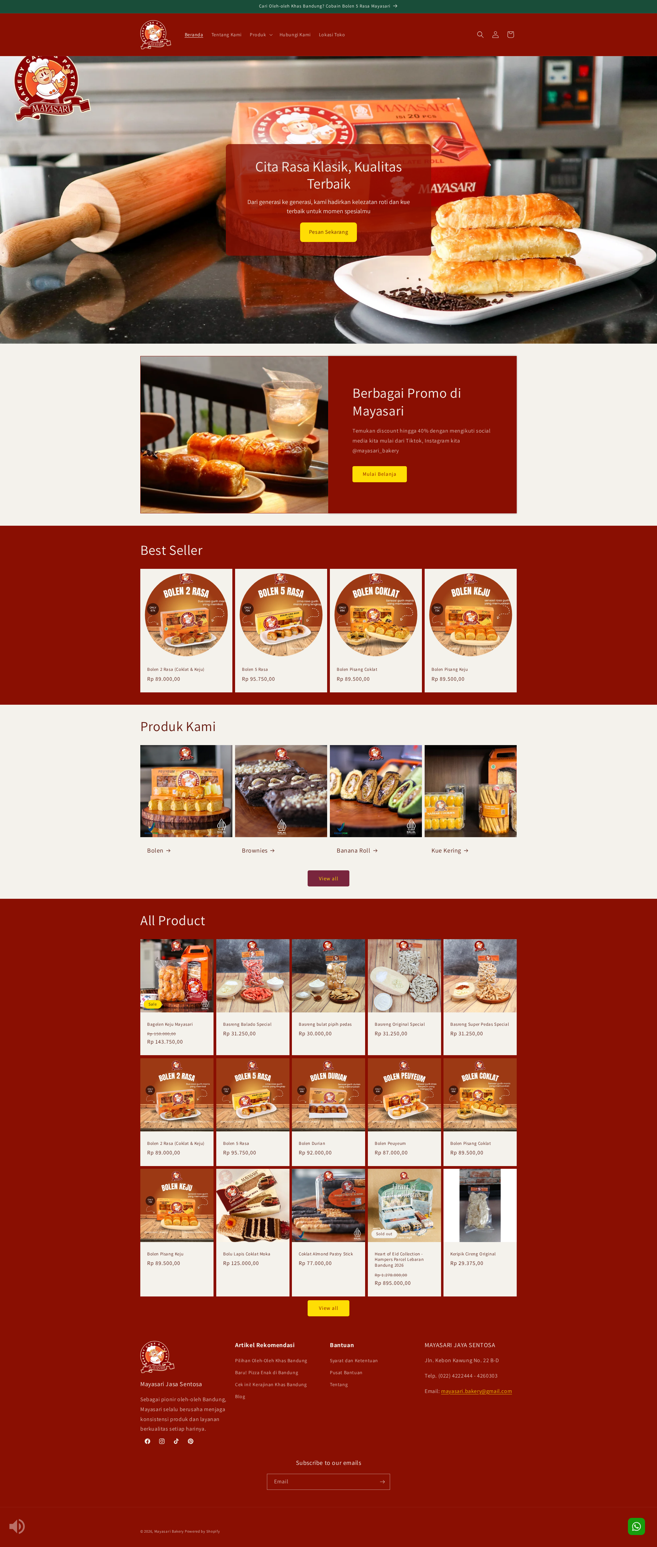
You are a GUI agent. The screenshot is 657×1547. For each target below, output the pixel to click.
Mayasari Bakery (169, 1531)
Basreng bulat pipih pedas (325, 1024)
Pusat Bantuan (346, 1372)
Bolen (155, 850)
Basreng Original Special (400, 1024)
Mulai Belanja (380, 474)
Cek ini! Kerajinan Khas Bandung (271, 1384)
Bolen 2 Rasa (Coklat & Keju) (176, 669)
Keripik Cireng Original (473, 1254)
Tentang (339, 1384)
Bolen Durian (312, 1143)
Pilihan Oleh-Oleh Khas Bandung (271, 1360)
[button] (260, 34)
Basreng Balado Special (247, 1024)
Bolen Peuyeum (390, 1143)
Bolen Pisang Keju (449, 669)
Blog (240, 1396)
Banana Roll (354, 850)
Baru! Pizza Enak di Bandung (266, 1372)
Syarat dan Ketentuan (354, 1360)
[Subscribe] (382, 1482)
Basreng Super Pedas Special (479, 1024)
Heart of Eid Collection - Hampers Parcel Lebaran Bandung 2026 (399, 1259)
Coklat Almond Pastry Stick (326, 1254)
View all (328, 878)
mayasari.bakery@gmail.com (476, 1391)
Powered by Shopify (202, 1531)
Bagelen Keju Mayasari (170, 1024)
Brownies (255, 850)
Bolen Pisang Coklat (357, 669)
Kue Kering (446, 850)
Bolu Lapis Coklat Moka (246, 1254)
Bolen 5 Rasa (255, 669)
